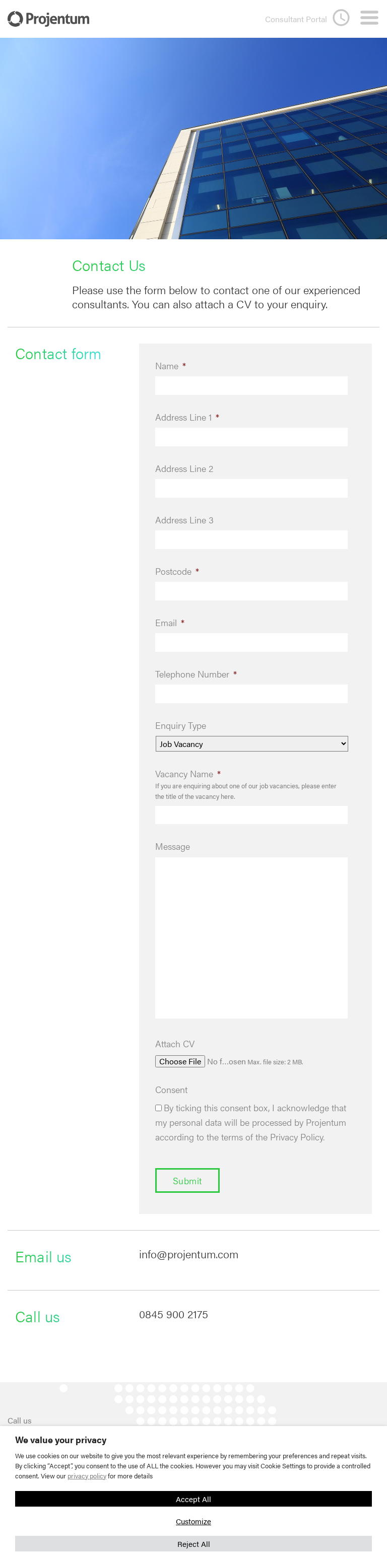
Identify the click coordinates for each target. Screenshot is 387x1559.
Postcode (177, 571)
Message (172, 846)
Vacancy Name (188, 773)
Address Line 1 (187, 417)
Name (170, 365)
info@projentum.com (188, 1254)
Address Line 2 (184, 468)
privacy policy (87, 1475)
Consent (171, 1089)
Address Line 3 (184, 519)
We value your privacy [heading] (60, 1440)
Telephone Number (196, 674)
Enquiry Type (180, 725)
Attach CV (175, 1043)
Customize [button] (193, 1521)
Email (169, 622)
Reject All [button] (193, 1543)
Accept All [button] (193, 1499)
